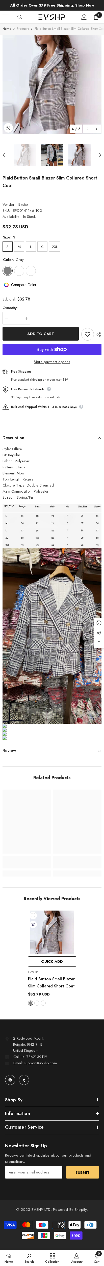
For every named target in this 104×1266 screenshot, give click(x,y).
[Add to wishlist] (87, 334)
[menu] (6, 17)
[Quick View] (33, 924)
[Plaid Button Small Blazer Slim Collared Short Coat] (52, 932)
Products (23, 28)
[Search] (20, 17)
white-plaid (43, 1003)
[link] (27, 864)
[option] (52, 84)
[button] (87, 129)
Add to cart (40, 334)
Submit (82, 1172)
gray (30, 1003)
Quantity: (10, 308)
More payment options (52, 362)
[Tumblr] (24, 1080)
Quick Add (52, 961)
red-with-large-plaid (36, 1003)
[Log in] (84, 17)
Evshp (23, 204)
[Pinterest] (10, 1080)
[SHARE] (97, 334)
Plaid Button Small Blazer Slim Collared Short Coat (51, 982)
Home (7, 28)
